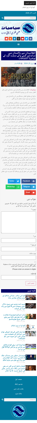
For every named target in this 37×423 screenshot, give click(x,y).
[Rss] (10, 38)
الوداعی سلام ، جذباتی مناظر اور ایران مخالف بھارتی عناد (13, 297)
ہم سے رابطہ (18, 384)
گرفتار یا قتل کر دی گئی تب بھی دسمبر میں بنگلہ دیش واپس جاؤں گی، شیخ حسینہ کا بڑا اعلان (13, 368)
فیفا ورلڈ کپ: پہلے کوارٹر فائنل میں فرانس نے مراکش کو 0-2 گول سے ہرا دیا (13, 347)
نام (34, 236)
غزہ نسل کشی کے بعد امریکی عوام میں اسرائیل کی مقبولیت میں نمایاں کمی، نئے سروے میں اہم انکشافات (13, 335)
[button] (18, 44)
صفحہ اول (18, 379)
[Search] (2, 18)
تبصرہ (33, 210)
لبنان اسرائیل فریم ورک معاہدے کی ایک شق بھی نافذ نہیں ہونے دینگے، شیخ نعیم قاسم (14, 317)
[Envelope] (6, 38)
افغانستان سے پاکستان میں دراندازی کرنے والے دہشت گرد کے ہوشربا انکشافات (19, 56)
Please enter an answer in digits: (24, 269)
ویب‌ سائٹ (32, 253)
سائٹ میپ (18, 393)
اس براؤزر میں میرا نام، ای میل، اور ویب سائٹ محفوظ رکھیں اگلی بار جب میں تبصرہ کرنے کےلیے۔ (19, 265)
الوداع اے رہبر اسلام (29, 7)
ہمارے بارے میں (18, 389)
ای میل (33, 245)
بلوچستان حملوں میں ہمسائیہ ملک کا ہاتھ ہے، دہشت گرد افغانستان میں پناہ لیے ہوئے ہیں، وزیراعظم (13, 358)
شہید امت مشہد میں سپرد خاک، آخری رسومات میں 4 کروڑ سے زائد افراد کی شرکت (13, 306)
